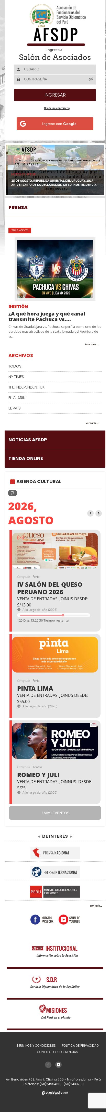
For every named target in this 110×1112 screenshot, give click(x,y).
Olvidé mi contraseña (55, 108)
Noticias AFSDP (27, 438)
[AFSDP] (53, 25)
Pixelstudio (53, 1093)
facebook (39, 917)
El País (14, 406)
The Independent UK (26, 385)
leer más (86, 342)
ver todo (87, 421)
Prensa (18, 205)
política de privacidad (78, 1045)
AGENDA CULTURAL (38, 479)
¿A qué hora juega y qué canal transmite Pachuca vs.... (46, 314)
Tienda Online (25, 456)
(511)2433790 (72, 1084)
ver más (91, 903)
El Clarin (17, 395)
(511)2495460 (48, 1084)
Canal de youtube (67, 917)
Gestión (18, 304)
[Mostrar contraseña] (89, 79)
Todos (14, 364)
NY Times (16, 374)
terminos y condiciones (34, 1045)
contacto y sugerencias (55, 1052)
